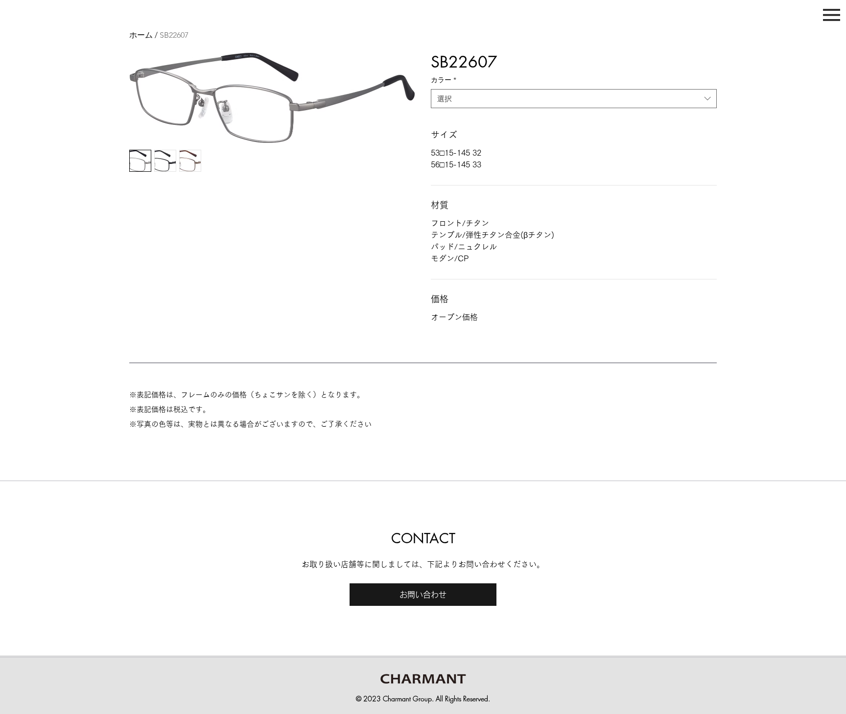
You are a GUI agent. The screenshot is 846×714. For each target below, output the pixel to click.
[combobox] (574, 98)
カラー (443, 79)
